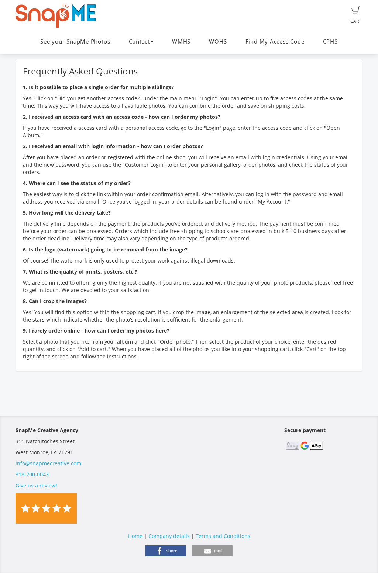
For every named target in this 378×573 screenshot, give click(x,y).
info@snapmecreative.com (48, 463)
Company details (169, 535)
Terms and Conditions (223, 535)
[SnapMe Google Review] (46, 507)
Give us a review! (36, 485)
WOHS (218, 41)
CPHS (330, 41)
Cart (355, 21)
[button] (165, 550)
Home (135, 535)
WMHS (181, 41)
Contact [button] (139, 41)
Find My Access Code (275, 41)
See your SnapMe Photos (75, 41)
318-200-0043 (32, 474)
